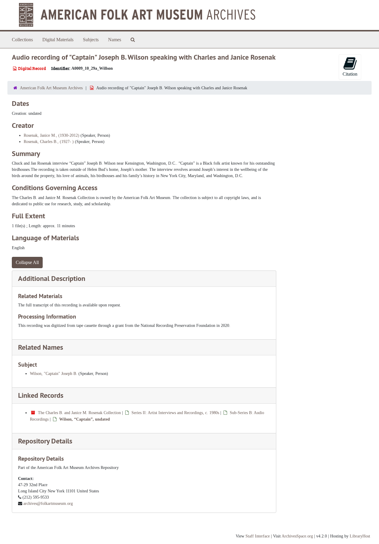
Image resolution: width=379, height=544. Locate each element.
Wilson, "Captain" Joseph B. (53, 373)
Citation (350, 74)
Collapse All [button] (27, 262)
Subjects (91, 39)
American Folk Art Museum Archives (51, 88)
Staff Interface (257, 536)
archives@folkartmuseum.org (48, 503)
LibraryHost (360, 536)
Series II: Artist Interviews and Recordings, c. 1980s (175, 413)
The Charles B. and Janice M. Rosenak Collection (79, 413)
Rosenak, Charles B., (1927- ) (49, 141)
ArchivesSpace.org (297, 536)
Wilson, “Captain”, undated (84, 419)
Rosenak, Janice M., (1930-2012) (51, 135)
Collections (22, 39)
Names (114, 39)
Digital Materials (57, 39)
